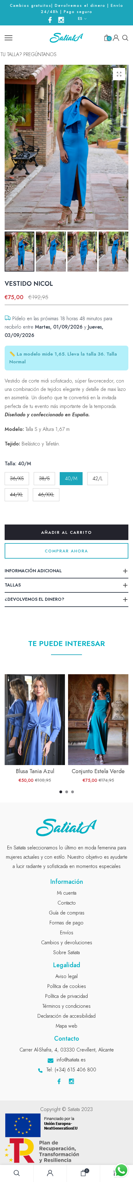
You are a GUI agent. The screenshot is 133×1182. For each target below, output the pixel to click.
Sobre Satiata (66, 952)
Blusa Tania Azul (35, 771)
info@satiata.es (71, 1059)
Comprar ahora (66, 551)
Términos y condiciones (66, 1006)
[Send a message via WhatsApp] (121, 1170)
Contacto (67, 902)
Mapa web (66, 1025)
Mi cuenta (66, 892)
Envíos (66, 932)
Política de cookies (66, 986)
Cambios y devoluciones (66, 942)
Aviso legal (66, 976)
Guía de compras (66, 912)
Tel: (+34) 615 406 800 (71, 1069)
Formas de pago (66, 922)
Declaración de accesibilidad (66, 1016)
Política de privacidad (66, 996)
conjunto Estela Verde (98, 771)
